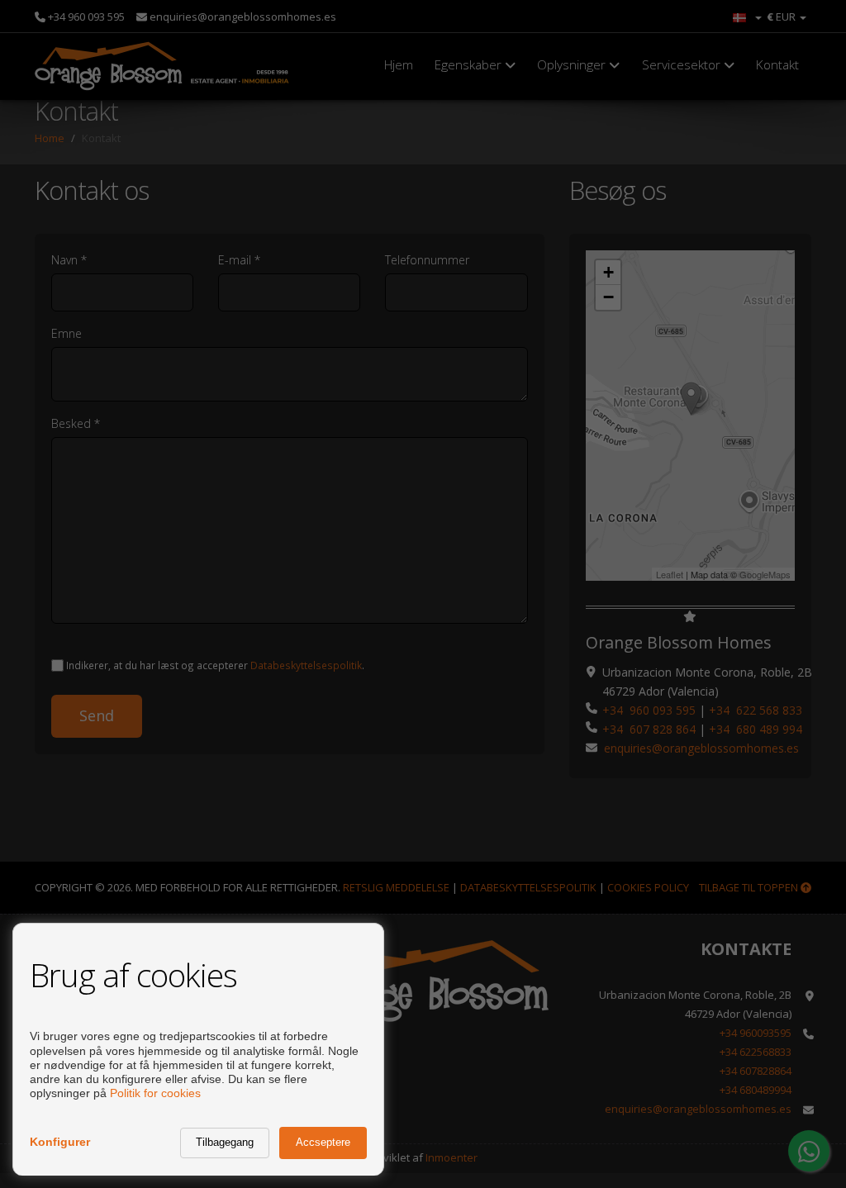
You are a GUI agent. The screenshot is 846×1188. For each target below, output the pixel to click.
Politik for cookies (155, 1093)
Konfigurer (60, 1141)
